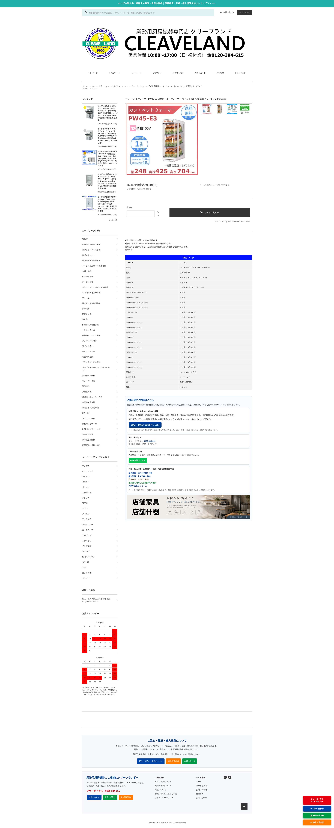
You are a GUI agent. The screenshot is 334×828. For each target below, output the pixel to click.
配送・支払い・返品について (151, 761)
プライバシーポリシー (164, 798)
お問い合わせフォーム (138, 486)
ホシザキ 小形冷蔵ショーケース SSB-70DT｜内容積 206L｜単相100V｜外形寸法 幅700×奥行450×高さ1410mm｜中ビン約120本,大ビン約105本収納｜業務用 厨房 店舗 (107, 181)
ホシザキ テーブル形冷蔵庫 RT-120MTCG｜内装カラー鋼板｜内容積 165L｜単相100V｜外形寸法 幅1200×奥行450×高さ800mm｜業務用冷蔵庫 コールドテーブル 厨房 (107, 159)
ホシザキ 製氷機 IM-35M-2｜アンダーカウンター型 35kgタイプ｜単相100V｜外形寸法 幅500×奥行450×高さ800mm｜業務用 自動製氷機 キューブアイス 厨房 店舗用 (107, 136)
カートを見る (201, 786)
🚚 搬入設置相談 (317, 822)
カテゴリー (113, 73)
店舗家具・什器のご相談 (139, 479)
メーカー (135, 73)
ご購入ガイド (200, 73)
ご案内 (156, 73)
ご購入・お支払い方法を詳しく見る (145, 425)
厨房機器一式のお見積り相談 (140, 473)
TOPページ (93, 73)
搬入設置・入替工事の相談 (140, 476)
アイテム (246, 12)
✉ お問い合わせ (317, 809)
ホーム (85, 88)
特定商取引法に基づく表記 (239, 221)
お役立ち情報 (178, 73)
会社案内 (220, 73)
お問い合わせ (228, 12)
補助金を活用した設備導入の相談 (142, 483)
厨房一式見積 (110, 797)
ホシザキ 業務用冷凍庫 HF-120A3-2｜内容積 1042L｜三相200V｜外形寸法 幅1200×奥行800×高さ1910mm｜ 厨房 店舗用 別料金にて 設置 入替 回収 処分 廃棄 (107, 204)
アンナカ (94, 88)
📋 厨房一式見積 (317, 815)
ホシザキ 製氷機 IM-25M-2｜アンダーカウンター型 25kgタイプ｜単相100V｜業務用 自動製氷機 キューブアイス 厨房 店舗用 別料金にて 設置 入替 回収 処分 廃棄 (107, 113)
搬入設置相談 (173, 761)
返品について (220, 221)
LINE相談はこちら (137, 460)
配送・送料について (163, 786)
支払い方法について (163, 781)
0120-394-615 (150, 441)
